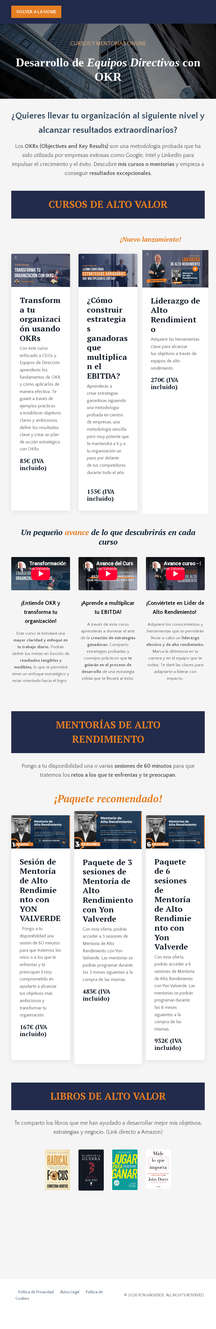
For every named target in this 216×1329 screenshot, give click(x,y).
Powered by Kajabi (189, 1314)
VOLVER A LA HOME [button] (36, 11)
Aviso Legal (69, 1292)
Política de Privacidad (36, 1292)
